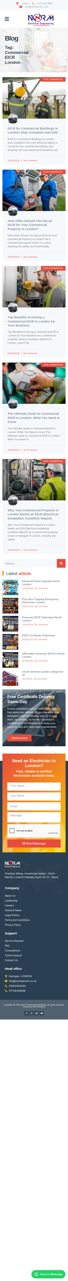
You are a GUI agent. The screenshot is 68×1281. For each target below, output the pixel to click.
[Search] (61, 563)
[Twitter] (37, 1013)
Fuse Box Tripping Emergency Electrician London (40, 601)
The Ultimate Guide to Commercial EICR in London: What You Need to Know (34, 418)
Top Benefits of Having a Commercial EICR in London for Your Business (31, 321)
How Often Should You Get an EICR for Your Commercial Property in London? (30, 225)
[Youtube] (42, 1013)
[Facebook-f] (26, 1013)
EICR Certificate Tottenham (38, 635)
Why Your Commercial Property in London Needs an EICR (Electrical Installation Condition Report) (33, 514)
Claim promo (19, 738)
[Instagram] (31, 1013)
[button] (6, 19)
